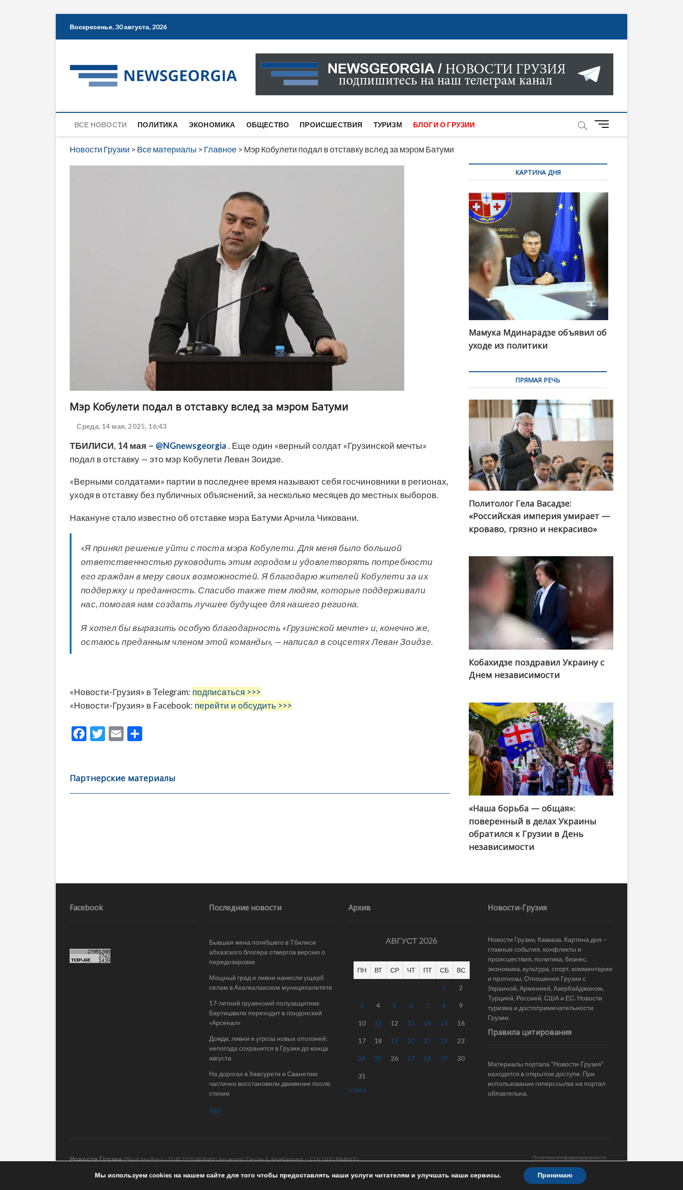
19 (394, 1041)
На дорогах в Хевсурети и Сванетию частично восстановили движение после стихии (269, 1083)
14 (427, 1023)
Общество (267, 124)
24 (362, 1058)
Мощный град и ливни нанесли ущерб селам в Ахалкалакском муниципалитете (270, 982)
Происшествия (331, 124)
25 (378, 1058)
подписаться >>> (226, 692)
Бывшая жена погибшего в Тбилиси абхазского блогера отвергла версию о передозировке (267, 952)
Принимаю (555, 1175)
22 (444, 1041)
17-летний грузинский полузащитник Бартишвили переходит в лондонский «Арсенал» (265, 1012)
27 (411, 1058)
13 (411, 1023)
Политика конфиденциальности (569, 1157)
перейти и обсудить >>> (243, 705)
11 (378, 1023)
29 (444, 1058)
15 (444, 1023)
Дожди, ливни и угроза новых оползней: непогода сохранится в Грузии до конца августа (268, 1048)
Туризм (388, 124)
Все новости (100, 124)
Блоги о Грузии (444, 124)
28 (427, 1058)
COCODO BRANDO (334, 1159)
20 (411, 1041)
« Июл (357, 1090)
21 (427, 1041)
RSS (215, 1111)
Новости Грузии (96, 1159)
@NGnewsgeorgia (191, 445)
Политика (158, 124)
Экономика (212, 124)
